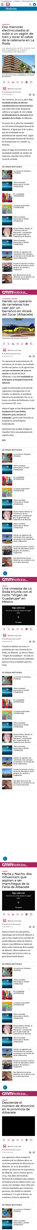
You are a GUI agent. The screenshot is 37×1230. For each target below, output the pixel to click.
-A (33, 95)
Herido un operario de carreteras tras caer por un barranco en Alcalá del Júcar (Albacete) (23, 255)
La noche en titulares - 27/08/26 (22, 172)
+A (30, 95)
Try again (18, 622)
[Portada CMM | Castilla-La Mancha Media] (8, 4)
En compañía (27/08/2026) (18, 195)
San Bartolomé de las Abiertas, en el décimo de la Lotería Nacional (23, 277)
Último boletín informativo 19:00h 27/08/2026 (21, 219)
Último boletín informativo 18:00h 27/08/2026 (21, 242)
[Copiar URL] (18, 617)
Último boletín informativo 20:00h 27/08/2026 (21, 184)
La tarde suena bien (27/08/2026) (21, 206)
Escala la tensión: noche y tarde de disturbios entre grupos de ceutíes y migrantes (23, 266)
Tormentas (16, 1)
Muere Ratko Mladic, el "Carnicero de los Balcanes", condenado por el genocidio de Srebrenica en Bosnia (22, 232)
